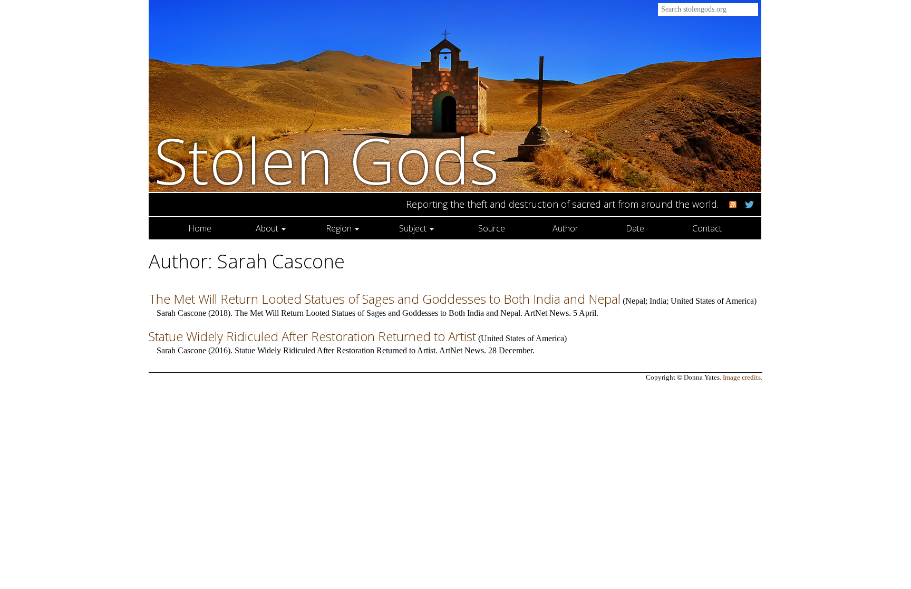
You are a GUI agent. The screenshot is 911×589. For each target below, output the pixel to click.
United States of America (712, 300)
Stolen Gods (326, 160)
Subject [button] (414, 228)
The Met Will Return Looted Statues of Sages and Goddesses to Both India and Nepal (385, 298)
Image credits (742, 377)
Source (491, 228)
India (658, 300)
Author (565, 228)
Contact (707, 228)
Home (199, 228)
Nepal (635, 300)
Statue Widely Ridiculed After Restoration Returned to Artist (312, 336)
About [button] (268, 228)
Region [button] (340, 228)
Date (635, 228)
